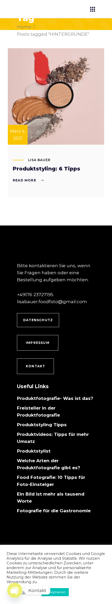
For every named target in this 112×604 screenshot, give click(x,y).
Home (24, 26)
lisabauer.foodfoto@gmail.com (52, 301)
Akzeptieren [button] (55, 592)
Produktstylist (34, 451)
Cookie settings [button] (23, 592)
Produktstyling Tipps (42, 424)
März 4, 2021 (18, 135)
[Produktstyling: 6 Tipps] (56, 96)
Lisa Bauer (39, 160)
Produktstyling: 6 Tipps (46, 169)
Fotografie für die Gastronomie (54, 510)
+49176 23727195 (35, 294)
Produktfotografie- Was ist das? (55, 398)
